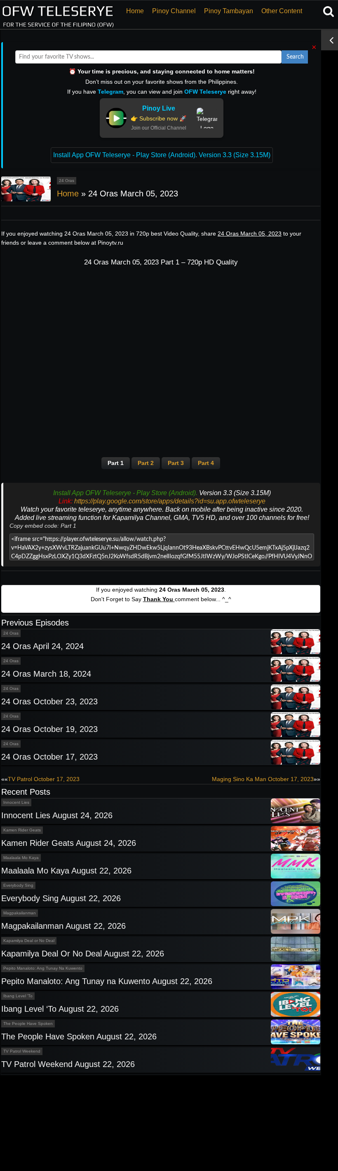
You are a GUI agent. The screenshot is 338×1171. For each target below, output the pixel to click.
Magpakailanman (19, 913)
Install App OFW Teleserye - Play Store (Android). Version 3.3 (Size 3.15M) (161, 154)
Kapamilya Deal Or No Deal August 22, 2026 (82, 953)
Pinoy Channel (174, 10)
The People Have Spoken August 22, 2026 (79, 1036)
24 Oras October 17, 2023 (49, 756)
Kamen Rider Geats (22, 830)
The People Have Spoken (28, 1023)
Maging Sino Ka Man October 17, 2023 (263, 779)
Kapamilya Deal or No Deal (28, 940)
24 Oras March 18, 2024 (46, 673)
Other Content (281, 10)
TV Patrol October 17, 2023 (44, 779)
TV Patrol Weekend (21, 1051)
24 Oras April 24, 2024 (42, 646)
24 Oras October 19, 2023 (49, 729)
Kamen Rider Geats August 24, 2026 (68, 843)
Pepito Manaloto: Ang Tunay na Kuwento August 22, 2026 (106, 981)
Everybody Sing (18, 885)
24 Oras (66, 180)
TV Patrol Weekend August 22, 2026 (68, 1064)
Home (135, 10)
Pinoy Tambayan (228, 10)
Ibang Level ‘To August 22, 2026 (60, 1008)
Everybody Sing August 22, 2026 (61, 898)
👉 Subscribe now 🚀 (158, 118)
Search (295, 57)
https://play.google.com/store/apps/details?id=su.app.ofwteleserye (169, 501)
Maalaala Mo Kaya (21, 857)
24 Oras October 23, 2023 (49, 701)
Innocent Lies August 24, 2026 (57, 815)
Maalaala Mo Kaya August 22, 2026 (66, 870)
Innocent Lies (16, 802)
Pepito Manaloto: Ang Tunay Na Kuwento (42, 968)
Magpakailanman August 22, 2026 (63, 925)
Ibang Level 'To (18, 996)
